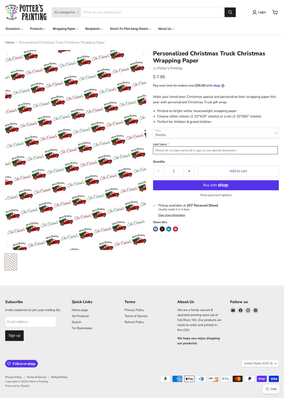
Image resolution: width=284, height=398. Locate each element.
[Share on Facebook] (155, 228)
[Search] (230, 12)
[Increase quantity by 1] (189, 171)
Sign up (14, 335)
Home (9, 42)
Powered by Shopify (17, 386)
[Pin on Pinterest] (175, 228)
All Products (80, 316)
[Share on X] (162, 228)
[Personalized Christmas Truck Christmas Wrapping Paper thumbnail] (11, 262)
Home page (80, 310)
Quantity (159, 161)
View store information (171, 215)
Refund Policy (134, 322)
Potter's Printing (169, 68)
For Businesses (82, 328)
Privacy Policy (134, 310)
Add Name (160, 144)
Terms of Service (136, 316)
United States (258, 363)
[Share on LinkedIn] (168, 228)
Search (76, 322)
